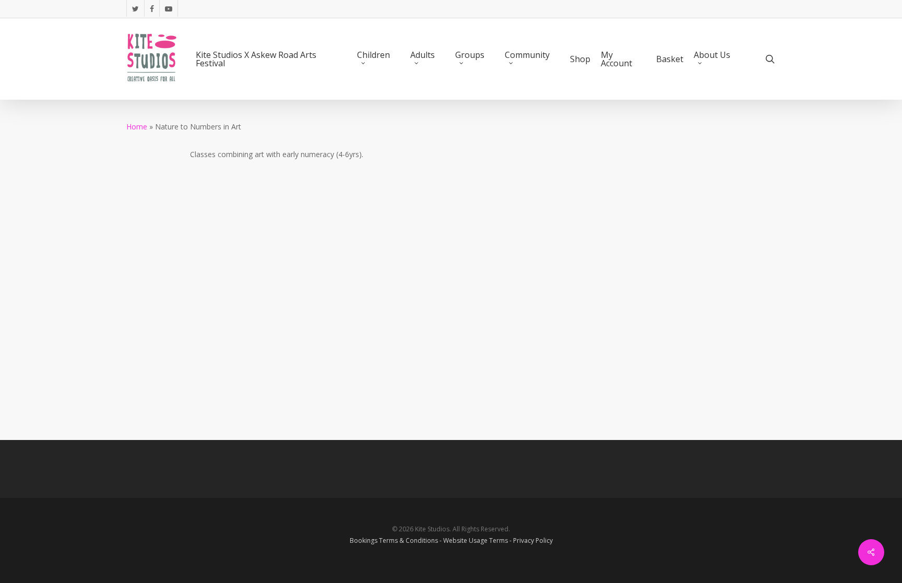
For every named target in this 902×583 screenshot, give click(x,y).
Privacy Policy (533, 540)
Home (136, 127)
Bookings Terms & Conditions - (396, 540)
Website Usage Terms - (478, 540)
